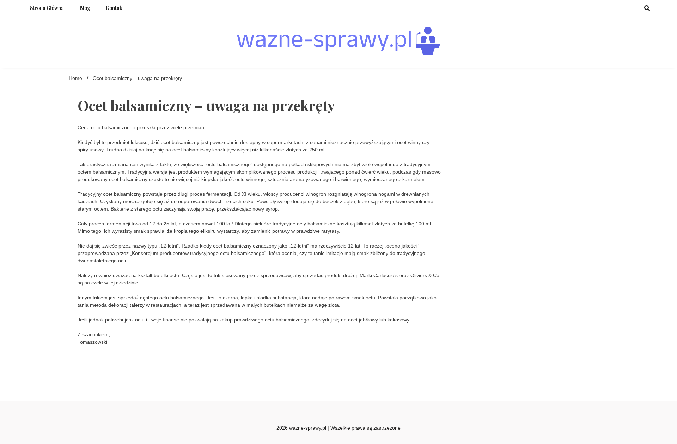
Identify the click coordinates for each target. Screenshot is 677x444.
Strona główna (47, 8)
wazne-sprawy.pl (307, 428)
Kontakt (115, 8)
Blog (84, 8)
